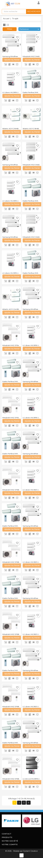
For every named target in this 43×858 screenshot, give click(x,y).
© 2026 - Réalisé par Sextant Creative (21, 851)
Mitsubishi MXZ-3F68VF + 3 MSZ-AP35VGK (19, 562)
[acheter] (5, 64)
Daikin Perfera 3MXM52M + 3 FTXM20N (17, 381)
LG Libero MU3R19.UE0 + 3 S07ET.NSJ (17, 92)
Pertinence (29, 29)
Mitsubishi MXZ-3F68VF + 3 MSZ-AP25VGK (19, 490)
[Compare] (9, 64)
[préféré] (17, 64)
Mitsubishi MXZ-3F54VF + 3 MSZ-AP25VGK (19, 345)
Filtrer (9, 29)
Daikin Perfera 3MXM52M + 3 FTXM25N (17, 454)
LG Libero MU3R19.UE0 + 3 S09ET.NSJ (17, 201)
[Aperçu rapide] (13, 64)
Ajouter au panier (12, 60)
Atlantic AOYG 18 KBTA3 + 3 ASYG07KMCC (19, 129)
